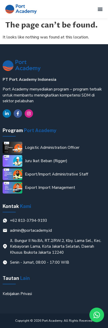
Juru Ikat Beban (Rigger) (46, 160)
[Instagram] (29, 113)
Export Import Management (50, 187)
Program (29, 130)
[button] (100, 9)
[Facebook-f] (18, 113)
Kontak (17, 206)
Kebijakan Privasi (17, 293)
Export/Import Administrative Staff (56, 174)
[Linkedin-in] (7, 113)
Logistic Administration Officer (52, 147)
